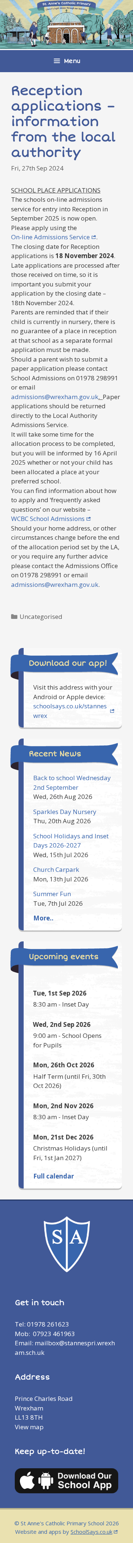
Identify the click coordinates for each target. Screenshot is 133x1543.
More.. (43, 918)
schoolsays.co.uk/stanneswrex (70, 711)
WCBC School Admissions (48, 518)
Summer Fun (52, 893)
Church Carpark (56, 869)
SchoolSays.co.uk (91, 1531)
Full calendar (53, 1176)
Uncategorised (41, 616)
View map (29, 1427)
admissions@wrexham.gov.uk (54, 396)
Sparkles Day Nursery (64, 811)
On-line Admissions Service (50, 237)
